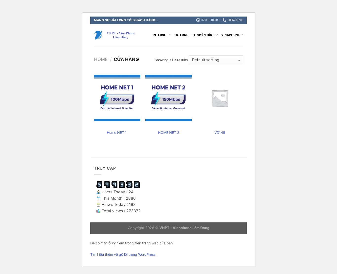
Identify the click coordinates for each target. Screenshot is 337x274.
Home (101, 59)
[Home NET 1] (117, 98)
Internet (160, 35)
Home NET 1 (117, 132)
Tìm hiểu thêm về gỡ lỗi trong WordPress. (123, 254)
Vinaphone (230, 35)
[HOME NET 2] (168, 98)
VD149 (219, 132)
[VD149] (220, 98)
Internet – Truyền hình (195, 35)
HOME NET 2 (168, 132)
